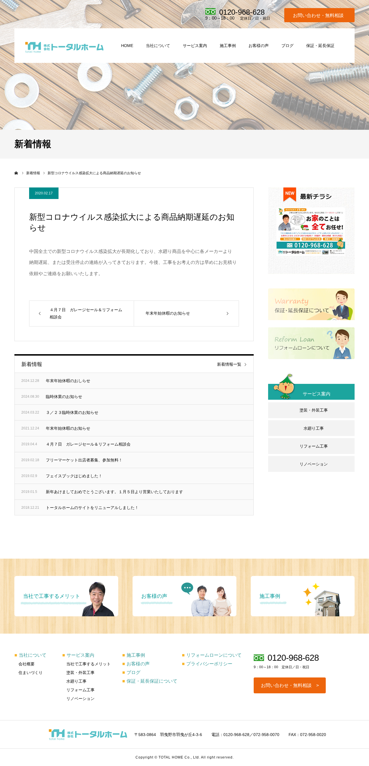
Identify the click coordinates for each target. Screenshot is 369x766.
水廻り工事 (314, 428)
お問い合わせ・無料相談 (318, 15)
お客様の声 (258, 45)
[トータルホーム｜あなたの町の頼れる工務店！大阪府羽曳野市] (64, 47)
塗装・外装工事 (314, 410)
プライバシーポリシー (207, 663)
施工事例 (228, 45)
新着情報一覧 (229, 364)
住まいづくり (30, 672)
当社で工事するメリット (88, 664)
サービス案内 (195, 45)
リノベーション (314, 464)
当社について (158, 45)
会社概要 (26, 664)
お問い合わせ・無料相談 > (290, 685)
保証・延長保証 (320, 45)
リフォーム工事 (314, 446)
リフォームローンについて (212, 655)
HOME (127, 45)
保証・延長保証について (149, 681)
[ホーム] (16, 173)
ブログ (287, 45)
